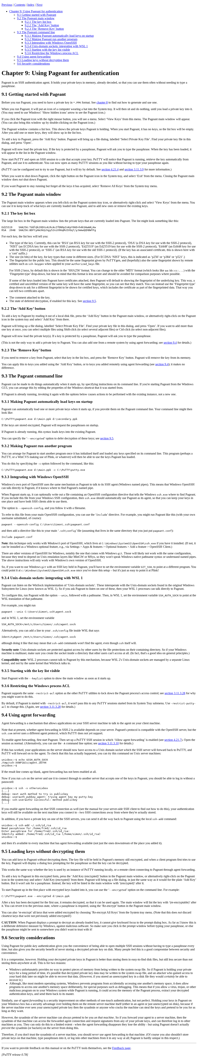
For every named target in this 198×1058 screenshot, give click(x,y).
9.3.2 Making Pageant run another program (51, 39)
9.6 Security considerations (33, 63)
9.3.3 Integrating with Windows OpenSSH (51, 42)
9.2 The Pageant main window (36, 18)
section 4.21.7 (172, 739)
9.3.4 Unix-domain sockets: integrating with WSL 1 (56, 46)
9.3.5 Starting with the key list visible (47, 49)
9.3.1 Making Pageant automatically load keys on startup (59, 35)
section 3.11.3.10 (108, 743)
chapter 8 (102, 102)
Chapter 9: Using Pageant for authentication (36, 11)
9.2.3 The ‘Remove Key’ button (44, 28)
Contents (19, 4)
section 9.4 (170, 342)
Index (30, 4)
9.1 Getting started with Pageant (36, 14)
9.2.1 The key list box (38, 21)
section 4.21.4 (110, 169)
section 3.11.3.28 (175, 693)
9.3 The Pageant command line (36, 32)
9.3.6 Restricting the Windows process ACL (52, 53)
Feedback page (121, 1048)
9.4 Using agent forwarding (34, 56)
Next (39, 4)
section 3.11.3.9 (134, 169)
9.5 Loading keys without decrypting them (43, 60)
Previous (7, 4)
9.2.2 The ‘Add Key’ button (42, 25)
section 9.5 (89, 301)
